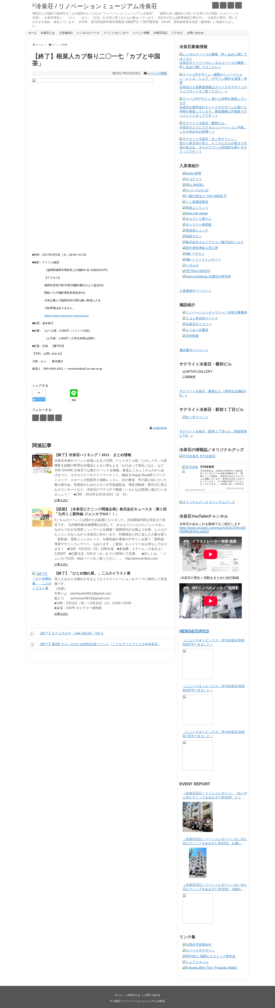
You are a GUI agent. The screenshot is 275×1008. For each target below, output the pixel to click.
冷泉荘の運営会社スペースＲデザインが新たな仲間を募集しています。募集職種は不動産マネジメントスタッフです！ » (213, 111)
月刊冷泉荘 (208, 456)
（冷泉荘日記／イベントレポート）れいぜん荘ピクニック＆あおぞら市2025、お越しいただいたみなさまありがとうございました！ (215, 841)
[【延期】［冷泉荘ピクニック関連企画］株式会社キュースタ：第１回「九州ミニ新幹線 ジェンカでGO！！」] (42, 517)
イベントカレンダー (116, 32)
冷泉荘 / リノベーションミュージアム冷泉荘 (139, 1001)
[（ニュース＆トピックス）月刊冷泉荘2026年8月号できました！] (198, 710)
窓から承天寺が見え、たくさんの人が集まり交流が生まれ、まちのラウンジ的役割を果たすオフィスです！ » (213, 147)
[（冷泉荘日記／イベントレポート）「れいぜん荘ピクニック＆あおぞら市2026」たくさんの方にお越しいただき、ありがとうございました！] (198, 817)
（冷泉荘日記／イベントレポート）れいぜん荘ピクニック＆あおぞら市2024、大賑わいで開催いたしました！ (215, 887)
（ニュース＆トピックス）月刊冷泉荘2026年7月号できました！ (214, 734)
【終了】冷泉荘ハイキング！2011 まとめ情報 (92, 455)
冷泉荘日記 (160, 32)
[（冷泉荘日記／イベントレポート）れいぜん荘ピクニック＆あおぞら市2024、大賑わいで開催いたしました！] (198, 908)
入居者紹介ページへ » (195, 290)
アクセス (177, 32)
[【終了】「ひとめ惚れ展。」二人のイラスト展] (42, 581)
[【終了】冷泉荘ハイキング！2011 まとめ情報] (42, 463)
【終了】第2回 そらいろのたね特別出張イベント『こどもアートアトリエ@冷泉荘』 (100, 644)
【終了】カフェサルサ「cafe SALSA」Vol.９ (71, 633)
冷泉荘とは (48, 32)
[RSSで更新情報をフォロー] (238, 5)
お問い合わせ (195, 32)
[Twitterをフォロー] (215, 5)
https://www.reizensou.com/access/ (66, 315)
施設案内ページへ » (193, 350)
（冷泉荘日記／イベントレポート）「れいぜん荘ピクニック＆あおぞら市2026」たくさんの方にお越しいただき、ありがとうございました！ (215, 796)
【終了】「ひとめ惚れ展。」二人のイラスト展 (92, 573)
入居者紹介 (66, 32)
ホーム (32, 32)
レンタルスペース (88, 32)
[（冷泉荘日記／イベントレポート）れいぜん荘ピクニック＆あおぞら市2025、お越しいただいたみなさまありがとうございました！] (198, 863)
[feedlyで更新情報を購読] (230, 5)
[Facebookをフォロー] (223, 5)
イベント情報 (141, 32)
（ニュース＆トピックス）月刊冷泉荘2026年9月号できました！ (214, 642)
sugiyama (160, 428)
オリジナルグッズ (222, 502)
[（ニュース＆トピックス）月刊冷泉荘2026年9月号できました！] (198, 664)
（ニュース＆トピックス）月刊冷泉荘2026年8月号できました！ (214, 688)
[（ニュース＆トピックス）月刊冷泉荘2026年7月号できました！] (198, 755)
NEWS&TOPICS (194, 631)
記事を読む (61, 500)
